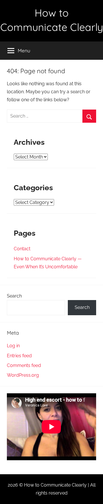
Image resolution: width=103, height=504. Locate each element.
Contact (22, 248)
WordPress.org (23, 375)
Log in (13, 345)
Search (14, 296)
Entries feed (19, 355)
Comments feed (24, 365)
